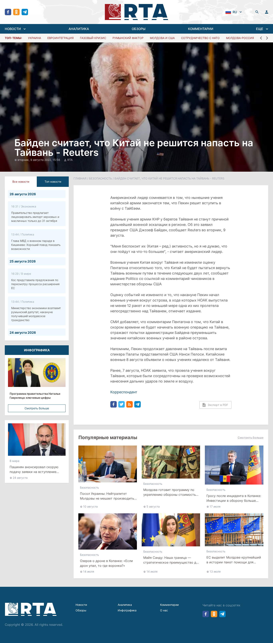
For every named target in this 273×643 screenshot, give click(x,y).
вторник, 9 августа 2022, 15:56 (39, 159)
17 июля (215, 506)
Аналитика (125, 604)
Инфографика (127, 610)
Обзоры (81, 610)
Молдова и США (162, 38)
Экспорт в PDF (218, 405)
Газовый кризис (93, 38)
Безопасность (100, 178)
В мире (14, 461)
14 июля (88, 571)
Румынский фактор (128, 38)
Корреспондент (123, 392)
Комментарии (169, 604)
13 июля (215, 571)
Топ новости (53, 181)
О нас (164, 610)
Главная (80, 178)
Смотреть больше (37, 408)
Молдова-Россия (240, 38)
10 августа (90, 506)
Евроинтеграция (60, 38)
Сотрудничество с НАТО (200, 38)
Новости (81, 604)
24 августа (20, 477)
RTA (70, 159)
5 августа (153, 506)
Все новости (20, 181)
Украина (34, 38)
